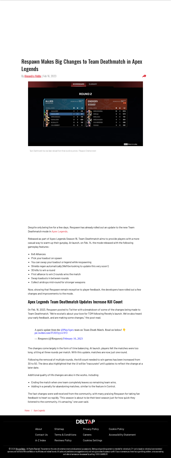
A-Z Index (40, 440)
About (38, 428)
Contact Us (41, 434)
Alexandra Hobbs (32, 76)
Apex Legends (59, 231)
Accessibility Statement (122, 434)
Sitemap (59, 428)
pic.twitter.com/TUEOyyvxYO (51, 332)
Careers (87, 434)
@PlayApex (67, 329)
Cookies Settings (92, 440)
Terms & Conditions (65, 434)
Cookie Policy (116, 428)
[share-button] (144, 76)
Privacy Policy (91, 428)
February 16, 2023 (73, 338)
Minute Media (20, 448)
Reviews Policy (62, 440)
